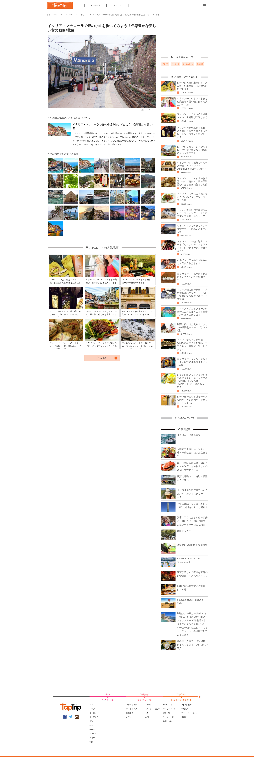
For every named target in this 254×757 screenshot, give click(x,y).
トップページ (52, 15)
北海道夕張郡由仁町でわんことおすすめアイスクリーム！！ (192, 493)
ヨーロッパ (68, 15)
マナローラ (175, 64)
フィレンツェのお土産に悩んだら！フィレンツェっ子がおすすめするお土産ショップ (192, 213)
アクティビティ (132, 705)
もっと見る (102, 358)
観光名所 (129, 713)
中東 (91, 725)
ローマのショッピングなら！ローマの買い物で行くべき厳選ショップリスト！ (192, 150)
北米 (91, 721)
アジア (92, 709)
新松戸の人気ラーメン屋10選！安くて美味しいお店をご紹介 (192, 645)
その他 (147, 717)
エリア (118, 5)
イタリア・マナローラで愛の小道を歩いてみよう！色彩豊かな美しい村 (121, 15)
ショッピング (150, 705)
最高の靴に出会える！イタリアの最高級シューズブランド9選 (192, 327)
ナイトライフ (131, 709)
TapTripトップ (168, 705)
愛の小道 (200, 64)
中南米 (92, 729)
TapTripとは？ (187, 705)
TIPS (146, 713)
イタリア (82, 15)
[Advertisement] (184, 37)
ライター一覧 (168, 717)
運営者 (184, 717)
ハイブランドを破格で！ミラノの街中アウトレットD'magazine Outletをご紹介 (192, 165)
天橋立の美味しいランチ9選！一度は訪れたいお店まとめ (192, 452)
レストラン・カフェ (153, 709)
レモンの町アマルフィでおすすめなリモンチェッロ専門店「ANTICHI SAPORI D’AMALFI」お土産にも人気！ (192, 380)
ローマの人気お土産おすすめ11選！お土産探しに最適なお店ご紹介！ (192, 85)
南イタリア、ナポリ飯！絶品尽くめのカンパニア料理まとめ (192, 277)
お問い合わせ (168, 721)
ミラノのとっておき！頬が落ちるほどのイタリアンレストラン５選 (192, 197)
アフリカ (93, 734)
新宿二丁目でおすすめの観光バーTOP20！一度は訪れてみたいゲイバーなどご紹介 (192, 521)
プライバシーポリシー (190, 713)
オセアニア (94, 717)
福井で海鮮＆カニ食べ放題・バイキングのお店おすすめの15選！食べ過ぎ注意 (192, 466)
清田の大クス (184, 531)
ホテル (129, 717)
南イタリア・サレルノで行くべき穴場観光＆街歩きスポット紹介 (192, 362)
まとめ (92, 738)
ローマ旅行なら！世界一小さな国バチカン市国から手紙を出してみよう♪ (192, 399)
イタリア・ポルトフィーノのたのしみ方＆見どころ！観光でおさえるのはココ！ (192, 311)
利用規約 (184, 709)
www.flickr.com (150, 110)
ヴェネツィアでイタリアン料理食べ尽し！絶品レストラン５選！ (192, 228)
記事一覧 (96, 5)
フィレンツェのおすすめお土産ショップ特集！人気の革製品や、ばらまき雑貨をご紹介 (192, 181)
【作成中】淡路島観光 (188, 435)
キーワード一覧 (169, 709)
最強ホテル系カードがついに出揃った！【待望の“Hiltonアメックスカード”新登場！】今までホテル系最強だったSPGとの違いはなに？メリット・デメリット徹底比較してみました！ (192, 624)
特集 (91, 742)
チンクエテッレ (188, 64)
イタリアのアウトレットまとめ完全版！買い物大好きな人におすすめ (192, 101)
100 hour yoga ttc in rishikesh (192, 545)
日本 (91, 705)
